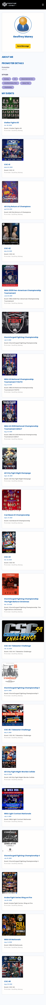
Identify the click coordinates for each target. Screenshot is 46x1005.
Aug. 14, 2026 (8, 942)
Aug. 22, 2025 (8, 385)
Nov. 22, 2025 (8, 560)
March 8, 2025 (8, 167)
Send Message (23, 46)
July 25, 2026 (8, 900)
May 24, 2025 (8, 251)
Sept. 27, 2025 (8, 518)
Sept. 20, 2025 (8, 476)
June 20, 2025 (8, 296)
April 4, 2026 (7, 690)
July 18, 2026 (8, 858)
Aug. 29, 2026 (8, 984)
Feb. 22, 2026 (8, 648)
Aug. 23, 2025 (8, 432)
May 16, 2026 (8, 774)
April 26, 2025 (8, 209)
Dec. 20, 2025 (8, 604)
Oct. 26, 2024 (8, 125)
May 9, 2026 (7, 732)
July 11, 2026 (7, 816)
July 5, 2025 (7, 340)
